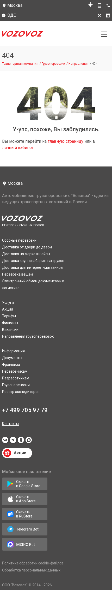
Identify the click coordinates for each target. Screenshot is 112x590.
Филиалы (10, 323)
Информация (13, 351)
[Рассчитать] (99, 5)
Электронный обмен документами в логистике (33, 284)
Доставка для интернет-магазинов (32, 267)
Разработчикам (15, 378)
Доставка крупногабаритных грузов (33, 261)
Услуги (8, 302)
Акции (7, 309)
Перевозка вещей (17, 274)
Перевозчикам (14, 371)
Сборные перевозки (19, 240)
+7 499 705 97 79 (25, 410)
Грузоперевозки (16, 385)
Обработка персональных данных (31, 570)
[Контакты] (109, 5)
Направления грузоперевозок (28, 336)
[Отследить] (108, 15)
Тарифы (9, 316)
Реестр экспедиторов (21, 392)
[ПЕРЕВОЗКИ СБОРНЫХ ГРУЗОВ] (22, 35)
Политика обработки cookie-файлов (33, 563)
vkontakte (5, 441)
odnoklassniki (21, 441)
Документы (12, 358)
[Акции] (99, 15)
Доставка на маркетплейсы (26, 254)
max (29, 441)
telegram (13, 441)
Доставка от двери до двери (27, 247)
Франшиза (11, 364)
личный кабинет (18, 147)
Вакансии (10, 329)
